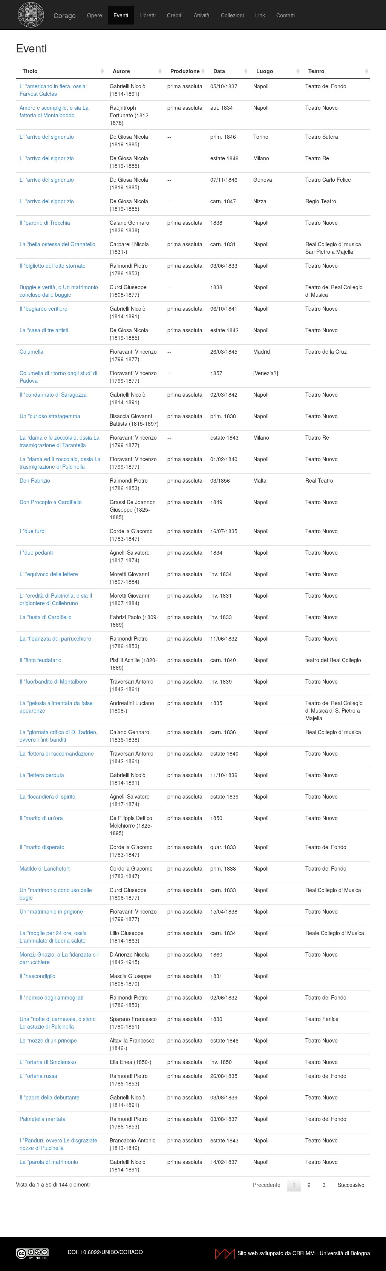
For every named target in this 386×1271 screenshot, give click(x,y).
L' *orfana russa (38, 1075)
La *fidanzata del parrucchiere (55, 638)
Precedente (266, 1184)
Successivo (351, 1184)
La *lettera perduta (42, 775)
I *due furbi (33, 531)
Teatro (316, 71)
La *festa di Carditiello (46, 617)
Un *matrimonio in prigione (51, 911)
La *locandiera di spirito (47, 796)
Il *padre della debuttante (50, 1097)
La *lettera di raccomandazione (57, 753)
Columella (31, 351)
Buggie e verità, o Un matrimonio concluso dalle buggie (59, 290)
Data (219, 71)
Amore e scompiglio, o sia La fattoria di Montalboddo (54, 111)
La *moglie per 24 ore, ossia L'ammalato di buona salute (53, 936)
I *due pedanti (36, 552)
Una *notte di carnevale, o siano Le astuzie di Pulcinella (58, 1022)
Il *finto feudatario (40, 660)
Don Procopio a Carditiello (51, 502)
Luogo (264, 71)
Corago (65, 15)
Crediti (174, 15)
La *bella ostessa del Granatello (57, 244)
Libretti (147, 15)
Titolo (30, 71)
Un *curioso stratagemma (50, 416)
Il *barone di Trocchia (45, 222)
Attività (202, 15)
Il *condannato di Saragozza (53, 394)
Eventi (120, 15)
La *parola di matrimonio (49, 1161)
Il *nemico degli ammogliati (51, 997)
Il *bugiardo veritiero (43, 308)
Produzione (185, 71)
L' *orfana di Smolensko (48, 1062)
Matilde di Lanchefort (45, 868)
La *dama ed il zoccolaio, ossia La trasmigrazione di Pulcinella (60, 462)
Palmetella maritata (43, 1118)
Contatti (285, 15)
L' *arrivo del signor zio (47, 136)
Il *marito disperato (42, 847)
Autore (121, 71)
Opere (94, 15)
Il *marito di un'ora (41, 818)
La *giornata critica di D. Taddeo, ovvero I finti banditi (59, 735)
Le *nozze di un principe (48, 1040)
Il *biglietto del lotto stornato (53, 265)
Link (260, 15)
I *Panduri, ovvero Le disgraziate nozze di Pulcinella (58, 1143)
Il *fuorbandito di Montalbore (53, 681)
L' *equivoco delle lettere (49, 574)
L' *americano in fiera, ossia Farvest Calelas (53, 89)
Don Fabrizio (35, 480)
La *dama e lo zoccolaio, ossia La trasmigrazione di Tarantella (60, 441)
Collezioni (232, 15)
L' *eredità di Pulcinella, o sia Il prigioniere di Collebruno (56, 599)
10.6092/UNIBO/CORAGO (111, 1252)
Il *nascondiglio (37, 976)
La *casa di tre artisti (44, 330)
